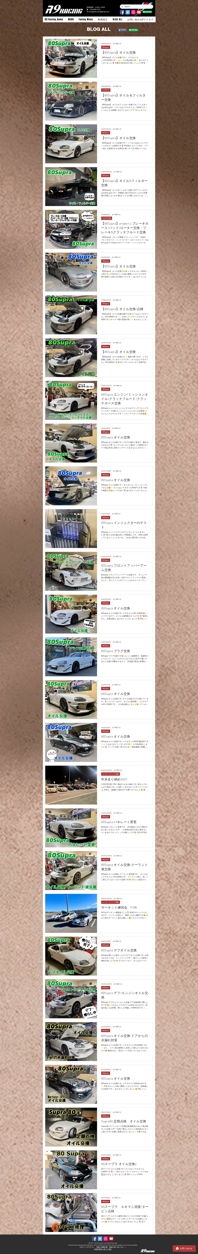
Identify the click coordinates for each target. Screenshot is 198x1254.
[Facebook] (122, 12)
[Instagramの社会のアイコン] (133, 12)
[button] (71, 19)
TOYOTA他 (107, 218)
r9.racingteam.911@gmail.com (98, 12)
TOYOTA (106, 90)
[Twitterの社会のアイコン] (127, 12)
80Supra (106, 47)
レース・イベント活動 (111, 774)
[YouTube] (139, 12)
